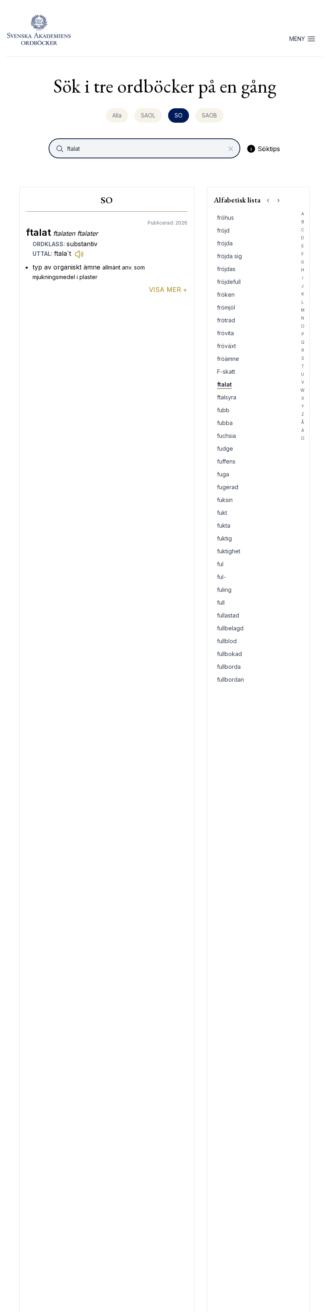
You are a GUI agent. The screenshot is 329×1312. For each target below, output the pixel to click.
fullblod (227, 641)
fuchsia (226, 435)
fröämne (228, 358)
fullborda (229, 666)
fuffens (226, 461)
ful (220, 564)
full (221, 602)
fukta (223, 525)
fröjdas (226, 268)
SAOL (148, 115)
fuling (224, 589)
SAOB (209, 115)
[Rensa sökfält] (231, 149)
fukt (222, 512)
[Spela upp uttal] (79, 254)
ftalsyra (226, 397)
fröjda (225, 243)
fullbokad (229, 653)
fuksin (225, 499)
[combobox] (145, 148)
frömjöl (226, 307)
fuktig (224, 538)
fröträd (226, 320)
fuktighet (228, 551)
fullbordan (230, 679)
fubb (223, 410)
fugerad (227, 487)
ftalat (224, 384)
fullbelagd (230, 628)
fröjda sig (229, 256)
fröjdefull (229, 281)
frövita (225, 333)
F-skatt (226, 371)
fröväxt (226, 345)
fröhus (225, 217)
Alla (117, 115)
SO (179, 115)
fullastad (228, 615)
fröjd (223, 230)
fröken (226, 294)
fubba (225, 422)
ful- (221, 576)
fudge (225, 448)
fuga (223, 474)
